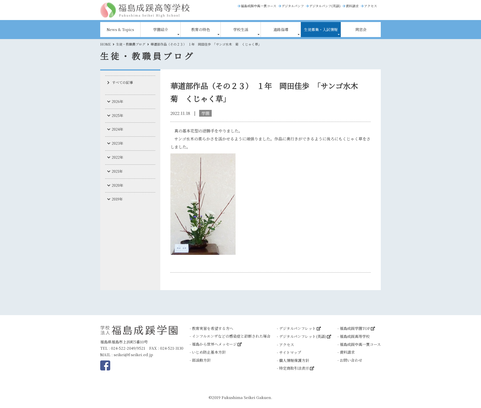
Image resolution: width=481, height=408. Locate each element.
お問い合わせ (351, 360)
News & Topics (120, 29)
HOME (105, 44)
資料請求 (352, 6)
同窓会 (361, 29)
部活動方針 (201, 360)
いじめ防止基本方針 (209, 352)
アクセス (370, 6)
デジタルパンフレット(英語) (302, 336)
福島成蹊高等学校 (355, 336)
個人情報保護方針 (294, 360)
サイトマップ (290, 352)
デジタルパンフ (293, 6)
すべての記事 (122, 82)
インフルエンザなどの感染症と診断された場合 (231, 336)
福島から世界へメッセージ (214, 344)
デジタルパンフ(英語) (324, 6)
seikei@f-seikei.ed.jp (133, 354)
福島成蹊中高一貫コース (258, 6)
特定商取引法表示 (294, 368)
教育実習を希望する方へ (212, 328)
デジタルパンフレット (297, 328)
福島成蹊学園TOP (355, 328)
